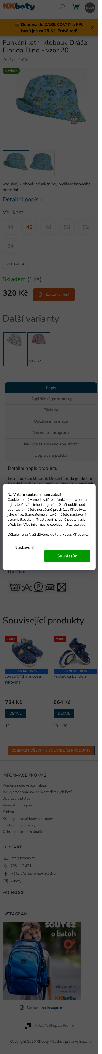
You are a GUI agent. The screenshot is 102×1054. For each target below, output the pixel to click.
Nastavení (24, 548)
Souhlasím (67, 556)
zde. (83, 524)
